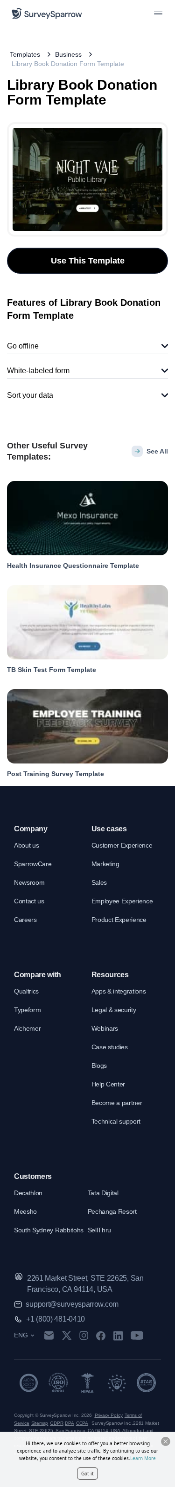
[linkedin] (118, 1335)
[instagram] (83, 1335)
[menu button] (158, 13)
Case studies (109, 1047)
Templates (25, 54)
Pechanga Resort (112, 1211)
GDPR (56, 1423)
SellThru (99, 1230)
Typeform (27, 1009)
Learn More (143, 1458)
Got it (87, 1473)
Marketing (105, 864)
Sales (99, 882)
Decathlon (28, 1193)
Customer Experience (122, 845)
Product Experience (119, 919)
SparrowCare (32, 864)
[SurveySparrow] (47, 13)
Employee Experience (122, 901)
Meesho (25, 1211)
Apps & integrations (118, 991)
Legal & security (113, 1009)
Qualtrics (26, 991)
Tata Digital (103, 1193)
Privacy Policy (109, 1415)
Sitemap (40, 1423)
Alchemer (27, 1028)
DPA (69, 1423)
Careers (25, 919)
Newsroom (29, 882)
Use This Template (88, 260)
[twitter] (67, 1335)
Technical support (116, 1121)
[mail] (48, 1335)
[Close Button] (165, 1441)
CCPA (82, 1423)
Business (68, 54)
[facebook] (100, 1335)
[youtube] (137, 1335)
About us (26, 845)
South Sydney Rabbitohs (49, 1230)
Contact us (29, 901)
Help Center (108, 1084)
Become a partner (116, 1102)
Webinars (104, 1028)
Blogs (99, 1065)
